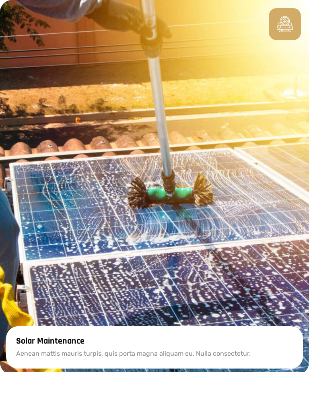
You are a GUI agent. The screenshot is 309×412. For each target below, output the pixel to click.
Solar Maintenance (50, 341)
